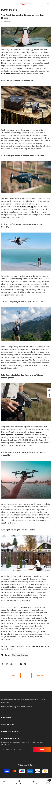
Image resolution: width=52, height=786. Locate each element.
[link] (19, 782)
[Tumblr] (16, 664)
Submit (42, 749)
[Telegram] (21, 664)
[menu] (2, 3)
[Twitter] (7, 664)
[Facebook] (2, 664)
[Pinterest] (11, 664)
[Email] (25, 664)
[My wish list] (48, 3)
